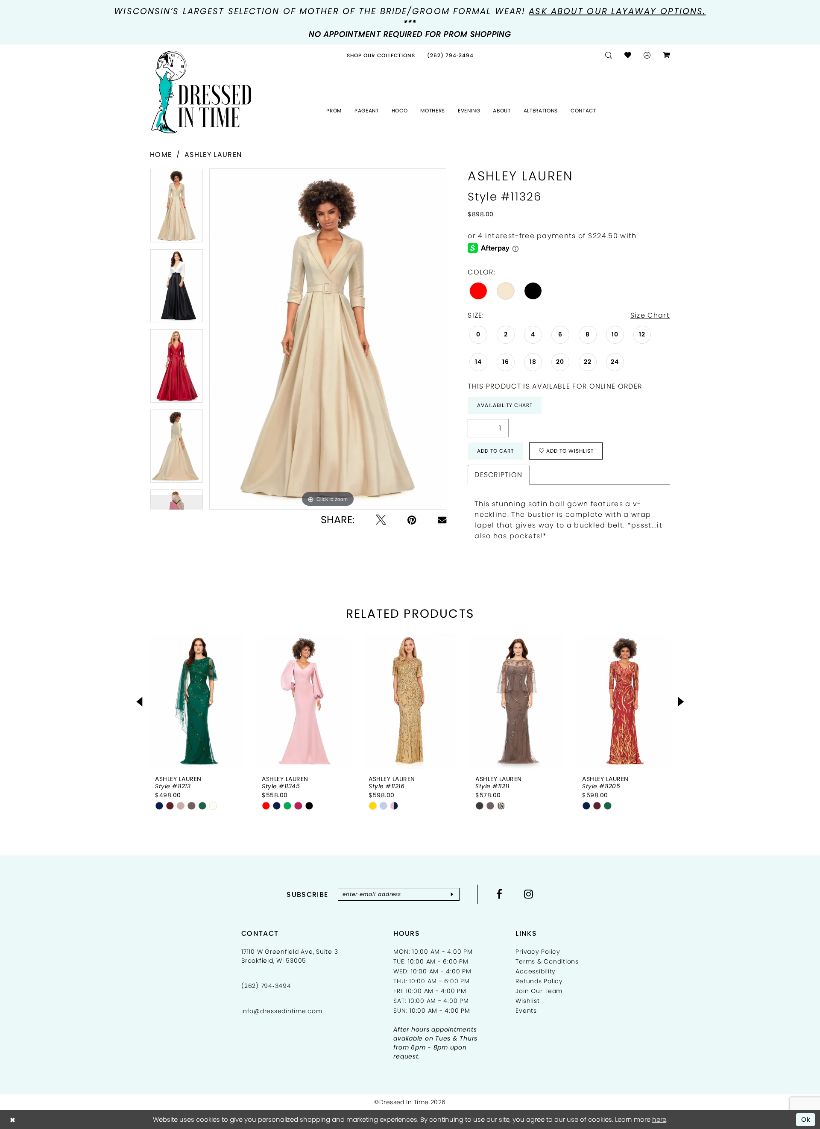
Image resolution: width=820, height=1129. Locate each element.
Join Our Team (538, 991)
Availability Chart (505, 405)
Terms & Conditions (547, 961)
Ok (806, 1119)
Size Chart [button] (650, 315)
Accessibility (535, 971)
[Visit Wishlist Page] (628, 55)
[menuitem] (381, 55)
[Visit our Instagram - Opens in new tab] (528, 894)
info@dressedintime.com (281, 1011)
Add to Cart (495, 450)
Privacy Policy (537, 951)
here (659, 1119)
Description (498, 475)
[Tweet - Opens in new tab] (381, 520)
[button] (647, 55)
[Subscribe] (452, 894)
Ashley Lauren (213, 154)
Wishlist (527, 1000)
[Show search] (608, 55)
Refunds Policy (539, 981)
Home (161, 154)
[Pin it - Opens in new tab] (411, 520)
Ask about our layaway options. (617, 11)
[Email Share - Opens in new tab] (442, 520)
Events (526, 1010)
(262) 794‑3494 (266, 986)
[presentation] (197, 701)
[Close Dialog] (12, 1119)
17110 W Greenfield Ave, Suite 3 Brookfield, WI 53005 (289, 956)
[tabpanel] (176, 208)
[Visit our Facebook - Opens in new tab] (499, 894)
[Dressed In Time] (201, 92)
